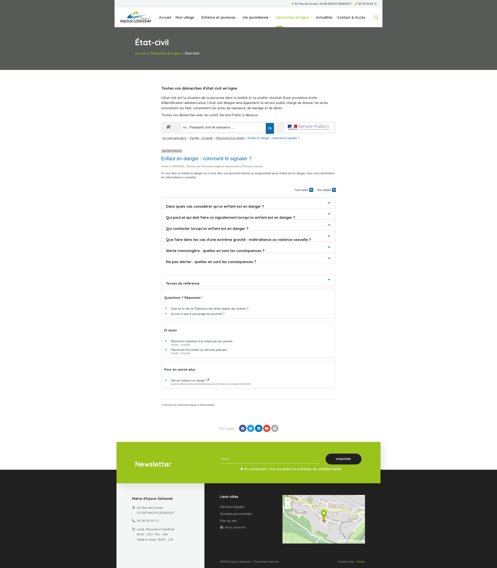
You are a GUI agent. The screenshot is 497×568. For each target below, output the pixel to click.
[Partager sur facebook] (242, 428)
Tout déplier (324, 190)
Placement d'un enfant (230, 138)
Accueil (140, 53)
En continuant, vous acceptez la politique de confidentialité (293, 469)
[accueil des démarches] (168, 126)
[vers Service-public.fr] (308, 127)
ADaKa (360, 562)
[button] (376, 17)
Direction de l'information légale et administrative (189, 405)
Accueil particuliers (174, 138)
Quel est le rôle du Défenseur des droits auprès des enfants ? (209, 308)
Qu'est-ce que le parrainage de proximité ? (197, 313)
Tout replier (302, 190)
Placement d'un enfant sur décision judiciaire (199, 349)
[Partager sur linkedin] (258, 428)
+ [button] (288, 500)
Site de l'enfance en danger (188, 380)
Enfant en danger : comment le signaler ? (274, 138)
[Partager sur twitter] (250, 428)
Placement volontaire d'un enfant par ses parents (202, 341)
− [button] (288, 506)
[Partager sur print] (274, 428)
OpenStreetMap (356, 541)
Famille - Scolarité (201, 138)
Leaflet (342, 541)
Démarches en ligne (165, 53)
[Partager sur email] (266, 428)
